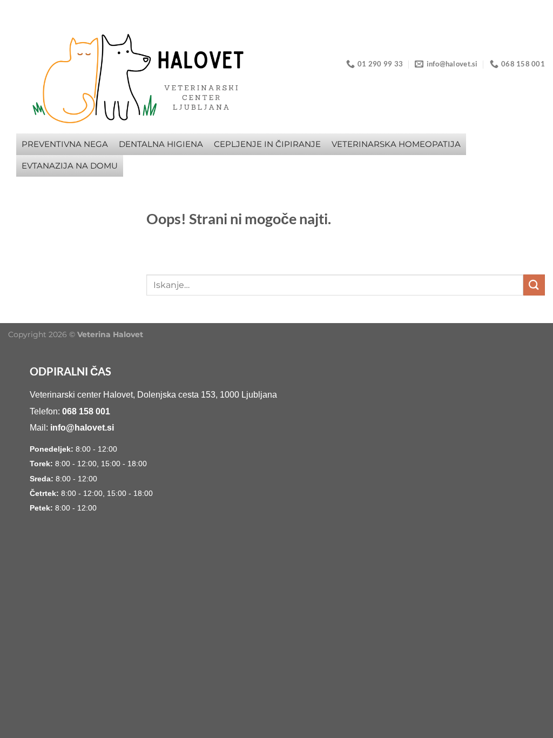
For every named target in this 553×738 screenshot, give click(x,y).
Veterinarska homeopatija (396, 144)
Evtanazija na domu (70, 165)
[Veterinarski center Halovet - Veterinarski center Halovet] (102, 75)
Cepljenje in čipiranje (267, 144)
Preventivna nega (65, 144)
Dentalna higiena (161, 144)
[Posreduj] (534, 285)
